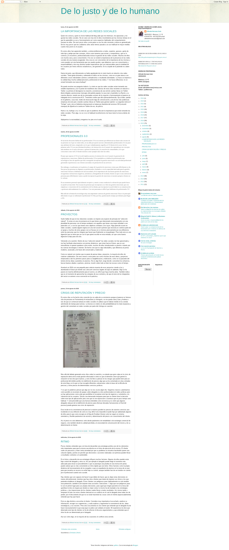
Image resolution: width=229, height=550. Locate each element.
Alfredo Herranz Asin (154, 31)
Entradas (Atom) (75, 533)
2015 (142, 123)
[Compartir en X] (109, 125)
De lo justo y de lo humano (110, 11)
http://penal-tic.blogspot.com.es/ (147, 66)
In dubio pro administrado (149, 225)
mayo (144, 161)
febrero (144, 170)
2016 (142, 120)
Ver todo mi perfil (143, 41)
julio (143, 156)
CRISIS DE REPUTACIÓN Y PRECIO (83, 292)
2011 (142, 184)
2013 (142, 179)
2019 (142, 112)
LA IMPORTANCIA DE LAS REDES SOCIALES (89, 31)
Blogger (135, 545)
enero (144, 172)
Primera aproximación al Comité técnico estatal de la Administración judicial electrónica (152, 256)
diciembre (145, 126)
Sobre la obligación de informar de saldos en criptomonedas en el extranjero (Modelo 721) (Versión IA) (153, 211)
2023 (142, 101)
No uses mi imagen (146, 242)
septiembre (146, 134)
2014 (142, 176)
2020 (142, 109)
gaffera (116, 545)
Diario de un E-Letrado (148, 234)
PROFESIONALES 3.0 (74, 136)
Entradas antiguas (125, 529)
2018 (142, 115)
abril (143, 164)
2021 (142, 106)
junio (144, 158)
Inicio (97, 529)
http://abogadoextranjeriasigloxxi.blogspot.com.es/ (152, 57)
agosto (144, 137)
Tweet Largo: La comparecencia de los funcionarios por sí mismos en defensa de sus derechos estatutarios (153, 228)
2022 (142, 104)
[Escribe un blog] (107, 125)
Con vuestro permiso (148, 246)
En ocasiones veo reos (148, 193)
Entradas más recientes (69, 529)
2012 (142, 181)
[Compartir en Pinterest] (114, 125)
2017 (142, 118)
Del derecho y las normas (149, 207)
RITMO (65, 441)
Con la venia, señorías (148, 241)
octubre (144, 131)
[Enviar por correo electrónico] (105, 125)
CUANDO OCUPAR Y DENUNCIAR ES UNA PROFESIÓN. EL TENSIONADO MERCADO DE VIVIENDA (152, 202)
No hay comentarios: (95, 125)
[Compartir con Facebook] (111, 125)
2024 (142, 98)
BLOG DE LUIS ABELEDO (149, 199)
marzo (144, 167)
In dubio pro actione (147, 253)
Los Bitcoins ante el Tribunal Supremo (152, 195)
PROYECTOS (69, 214)
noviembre (145, 128)
